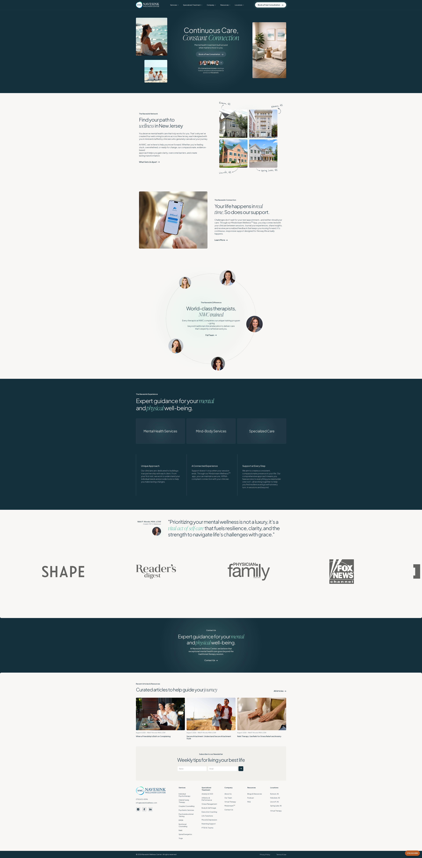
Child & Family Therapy (184, 801)
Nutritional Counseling (183, 825)
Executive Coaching (209, 812)
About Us (228, 794)
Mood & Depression (209, 820)
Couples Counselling (186, 806)
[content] (233, 123)
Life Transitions (207, 816)
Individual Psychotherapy (184, 795)
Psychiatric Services (186, 810)
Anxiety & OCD (207, 794)
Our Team (228, 798)
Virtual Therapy (230, 802)
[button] (174, 5)
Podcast (250, 798)
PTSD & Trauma (207, 828)
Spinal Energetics (185, 834)
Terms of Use (281, 854)
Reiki (180, 830)
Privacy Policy (265, 854)
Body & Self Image (209, 808)
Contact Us (229, 810)
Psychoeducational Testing (186, 815)
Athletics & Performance (207, 799)
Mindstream (230, 806)
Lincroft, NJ (274, 802)
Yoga (181, 838)
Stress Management (209, 804)
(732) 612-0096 (142, 799)
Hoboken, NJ (275, 798)
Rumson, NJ (274, 794)
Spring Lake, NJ (276, 806)
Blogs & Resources (254, 794)
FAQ (249, 802)
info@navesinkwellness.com (146, 803)
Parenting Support (209, 824)
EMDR (181, 820)
